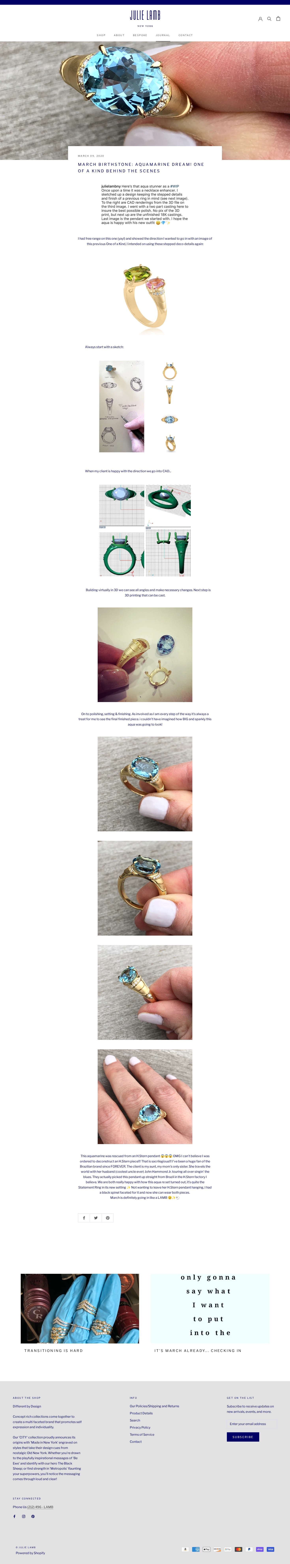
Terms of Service (142, 1434)
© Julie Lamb (26, 1547)
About (119, 35)
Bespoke (140, 35)
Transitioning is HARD (53, 1351)
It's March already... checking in (198, 1351)
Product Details (141, 1413)
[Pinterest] (33, 1516)
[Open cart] (278, 18)
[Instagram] (23, 1516)
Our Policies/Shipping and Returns (154, 1406)
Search (135, 1420)
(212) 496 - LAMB (40, 1507)
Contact (186, 35)
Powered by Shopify (30, 1553)
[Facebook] (14, 1516)
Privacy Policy (140, 1427)
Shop (101, 35)
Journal (163, 35)
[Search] (269, 18)
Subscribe (243, 1437)
